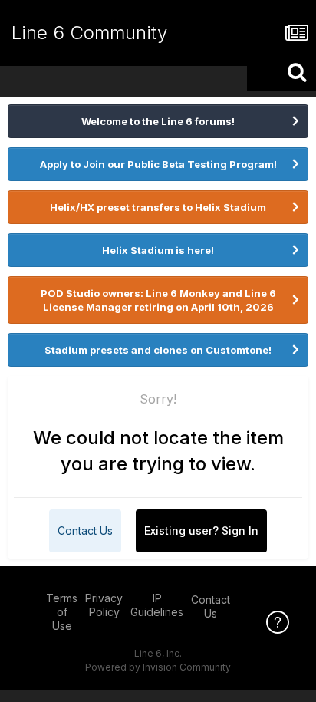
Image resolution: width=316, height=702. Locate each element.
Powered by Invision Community (158, 667)
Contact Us (85, 530)
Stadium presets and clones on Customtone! (158, 350)
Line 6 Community (89, 32)
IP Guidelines (156, 605)
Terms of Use (61, 612)
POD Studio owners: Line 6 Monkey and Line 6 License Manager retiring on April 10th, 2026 (158, 300)
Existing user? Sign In (201, 530)
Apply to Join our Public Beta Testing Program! (158, 164)
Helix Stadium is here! (158, 250)
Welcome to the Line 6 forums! (158, 121)
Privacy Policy (104, 605)
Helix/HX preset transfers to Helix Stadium (158, 207)
